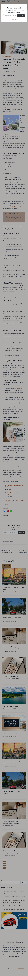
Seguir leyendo (14, 19)
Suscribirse (21, 15)
